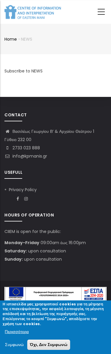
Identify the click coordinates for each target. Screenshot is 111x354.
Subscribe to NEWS (23, 71)
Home (10, 39)
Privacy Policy (23, 190)
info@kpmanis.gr (29, 156)
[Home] (34, 12)
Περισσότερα (17, 332)
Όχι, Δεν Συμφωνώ (48, 344)
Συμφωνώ (14, 345)
